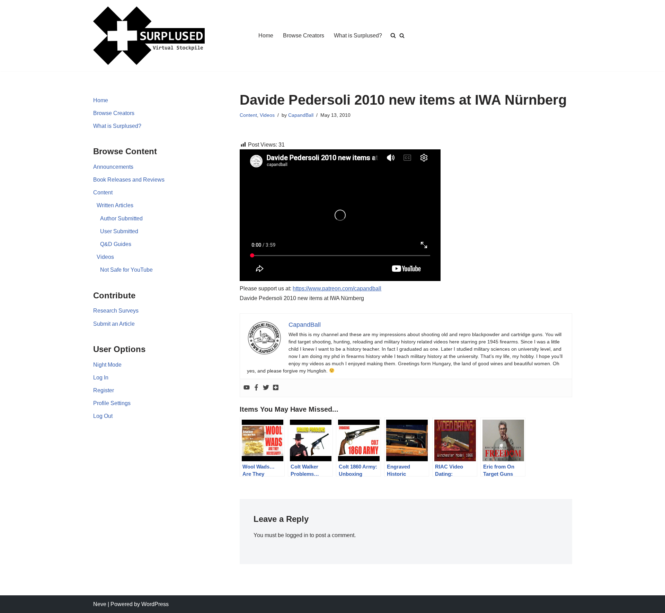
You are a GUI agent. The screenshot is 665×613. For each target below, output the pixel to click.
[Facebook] (256, 388)
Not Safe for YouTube (126, 270)
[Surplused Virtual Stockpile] (149, 35)
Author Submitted (121, 218)
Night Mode (107, 365)
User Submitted (119, 231)
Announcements (113, 167)
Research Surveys (116, 311)
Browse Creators (303, 35)
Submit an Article (114, 324)
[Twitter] (266, 388)
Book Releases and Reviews (129, 180)
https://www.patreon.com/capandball (337, 288)
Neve (99, 604)
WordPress (155, 604)
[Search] (402, 35)
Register (103, 390)
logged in (296, 535)
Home (265, 35)
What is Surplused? (358, 35)
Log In (100, 377)
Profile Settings (112, 403)
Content (103, 192)
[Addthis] (276, 388)
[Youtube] (246, 388)
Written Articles (115, 205)
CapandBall (300, 115)
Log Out (103, 416)
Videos (105, 257)
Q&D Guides (115, 244)
